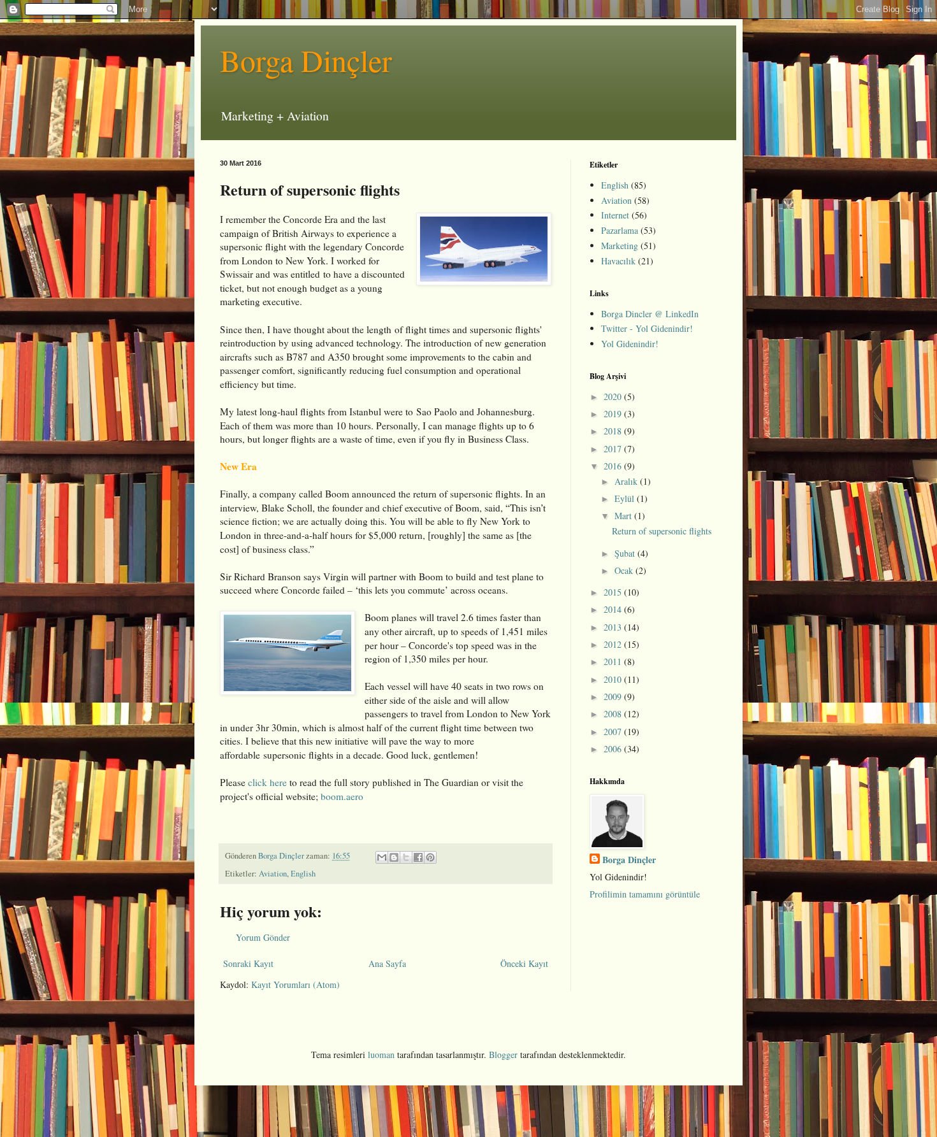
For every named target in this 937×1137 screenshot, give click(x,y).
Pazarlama (619, 230)
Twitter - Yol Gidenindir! (647, 328)
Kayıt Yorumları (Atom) (295, 984)
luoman (381, 1054)
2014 (614, 609)
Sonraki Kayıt (248, 963)
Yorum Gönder (263, 937)
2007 (614, 732)
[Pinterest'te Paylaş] (430, 857)
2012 (614, 644)
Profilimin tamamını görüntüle (645, 894)
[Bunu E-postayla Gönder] (381, 857)
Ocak (625, 570)
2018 (614, 431)
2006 (614, 749)
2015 (614, 592)
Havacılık (618, 261)
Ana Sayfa (387, 963)
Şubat (625, 553)
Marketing (619, 246)
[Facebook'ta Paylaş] (418, 857)
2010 (614, 679)
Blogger (503, 1054)
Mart (624, 516)
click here (267, 782)
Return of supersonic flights (661, 531)
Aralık (627, 481)
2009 (614, 696)
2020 (614, 396)
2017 (614, 449)
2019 (614, 414)
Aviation (273, 873)
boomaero (342, 796)
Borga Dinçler (306, 59)
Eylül (625, 498)
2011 (614, 661)
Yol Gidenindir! (629, 344)
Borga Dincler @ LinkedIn (650, 314)
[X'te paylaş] (406, 857)
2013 (614, 627)
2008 (614, 714)
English (303, 873)
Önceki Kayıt (524, 963)
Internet (615, 215)
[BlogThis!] (394, 857)
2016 (614, 466)
